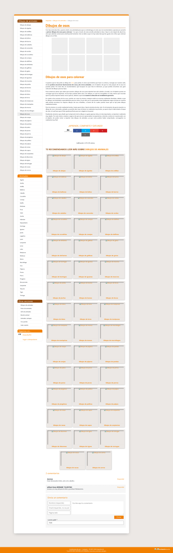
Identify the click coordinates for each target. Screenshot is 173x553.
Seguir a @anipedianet (30, 339)
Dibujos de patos (25, 127)
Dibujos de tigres (25, 160)
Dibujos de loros (25, 97)
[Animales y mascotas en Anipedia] (39, 7)
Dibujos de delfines (26, 61)
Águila (22, 180)
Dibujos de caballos (26, 45)
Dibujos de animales (28, 21)
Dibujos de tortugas (26, 163)
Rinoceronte (23, 282)
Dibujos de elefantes (26, 64)
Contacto (84, 549)
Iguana (22, 229)
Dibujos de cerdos (25, 51)
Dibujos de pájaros (26, 121)
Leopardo (23, 242)
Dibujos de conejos (26, 58)
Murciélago (23, 262)
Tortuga (22, 295)
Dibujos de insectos (26, 81)
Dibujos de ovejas (25, 117)
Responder (120, 479)
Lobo (21, 249)
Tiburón (22, 289)
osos (72, 83)
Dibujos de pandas (26, 124)
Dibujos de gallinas (26, 68)
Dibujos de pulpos (25, 144)
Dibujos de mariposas (26, 101)
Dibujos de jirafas (25, 84)
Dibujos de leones (25, 88)
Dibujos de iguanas (26, 78)
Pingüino (22, 279)
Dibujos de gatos (25, 71)
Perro (21, 275)
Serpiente (23, 285)
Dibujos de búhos (25, 38)
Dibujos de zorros (25, 170)
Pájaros (22, 269)
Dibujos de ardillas (25, 31)
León (21, 239)
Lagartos (22, 236)
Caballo (22, 193)
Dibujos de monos (25, 107)
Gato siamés (24, 325)
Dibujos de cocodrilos (26, 55)
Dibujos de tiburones (26, 157)
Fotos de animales (26, 308)
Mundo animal (25, 315)
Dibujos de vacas (25, 167)
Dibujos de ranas (25, 147)
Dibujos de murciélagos (27, 111)
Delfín (22, 203)
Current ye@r (52, 520)
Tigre (21, 292)
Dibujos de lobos (25, 94)
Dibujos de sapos (25, 150)
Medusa (22, 256)
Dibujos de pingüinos (26, 137)
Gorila (22, 216)
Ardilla (22, 186)
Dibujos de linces (25, 91)
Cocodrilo (23, 196)
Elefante (22, 206)
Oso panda (24, 322)
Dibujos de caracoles (26, 48)
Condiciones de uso (75, 549)
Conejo (22, 200)
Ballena (22, 190)
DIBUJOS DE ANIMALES (96, 149)
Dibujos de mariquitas (26, 104)
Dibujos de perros (25, 134)
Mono (22, 259)
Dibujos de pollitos (25, 140)
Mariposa (23, 252)
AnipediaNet (27, 335)
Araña (22, 183)
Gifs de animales (26, 312)
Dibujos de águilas (25, 28)
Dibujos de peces (25, 130)
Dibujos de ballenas (26, 35)
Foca (21, 209)
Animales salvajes (26, 318)
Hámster (22, 219)
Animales (24, 176)
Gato (21, 213)
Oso (21, 266)
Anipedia (48, 21)
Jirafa (21, 233)
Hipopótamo (24, 223)
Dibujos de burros (25, 41)
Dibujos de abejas (25, 25)
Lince (21, 246)
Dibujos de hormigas (26, 74)
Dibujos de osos (25, 114)
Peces (22, 272)
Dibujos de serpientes (26, 154)
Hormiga (22, 226)
